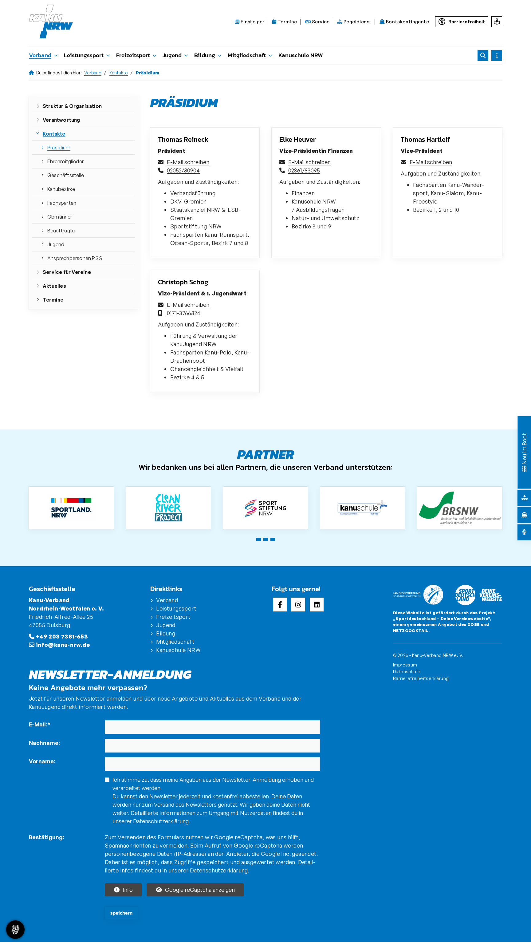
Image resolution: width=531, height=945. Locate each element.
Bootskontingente (407, 22)
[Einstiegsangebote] (524, 468)
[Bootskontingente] (524, 515)
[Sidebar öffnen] (496, 55)
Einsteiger (251, 22)
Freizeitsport (133, 55)
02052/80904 (183, 170)
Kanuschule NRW (300, 55)
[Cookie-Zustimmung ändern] (15, 929)
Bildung (204, 55)
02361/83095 (304, 170)
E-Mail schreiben (188, 162)
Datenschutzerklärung (161, 821)
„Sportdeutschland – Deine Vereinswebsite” (441, 618)
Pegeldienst (357, 22)
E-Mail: (39, 724)
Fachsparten (61, 203)
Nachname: (44, 742)
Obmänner (59, 217)
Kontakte (118, 72)
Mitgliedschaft (247, 55)
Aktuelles (54, 286)
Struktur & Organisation (72, 106)
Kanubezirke (61, 189)
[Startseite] (54, 21)
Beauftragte (61, 230)
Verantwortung (61, 120)
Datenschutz (407, 671)
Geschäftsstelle (65, 175)
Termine (287, 22)
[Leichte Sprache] (497, 22)
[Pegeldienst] (524, 498)
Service (320, 22)
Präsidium (58, 147)
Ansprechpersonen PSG (75, 258)
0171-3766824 (183, 313)
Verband (40, 55)
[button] (258, 539)
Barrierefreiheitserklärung (421, 678)
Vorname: (42, 761)
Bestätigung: (46, 837)
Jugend (172, 55)
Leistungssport (84, 55)
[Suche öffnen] (483, 55)
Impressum (405, 664)
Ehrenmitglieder (65, 161)
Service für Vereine (67, 272)
